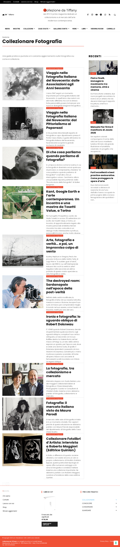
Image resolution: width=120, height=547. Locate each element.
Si (29, 299)
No (30, 303)
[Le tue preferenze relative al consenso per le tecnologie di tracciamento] (116, 543)
